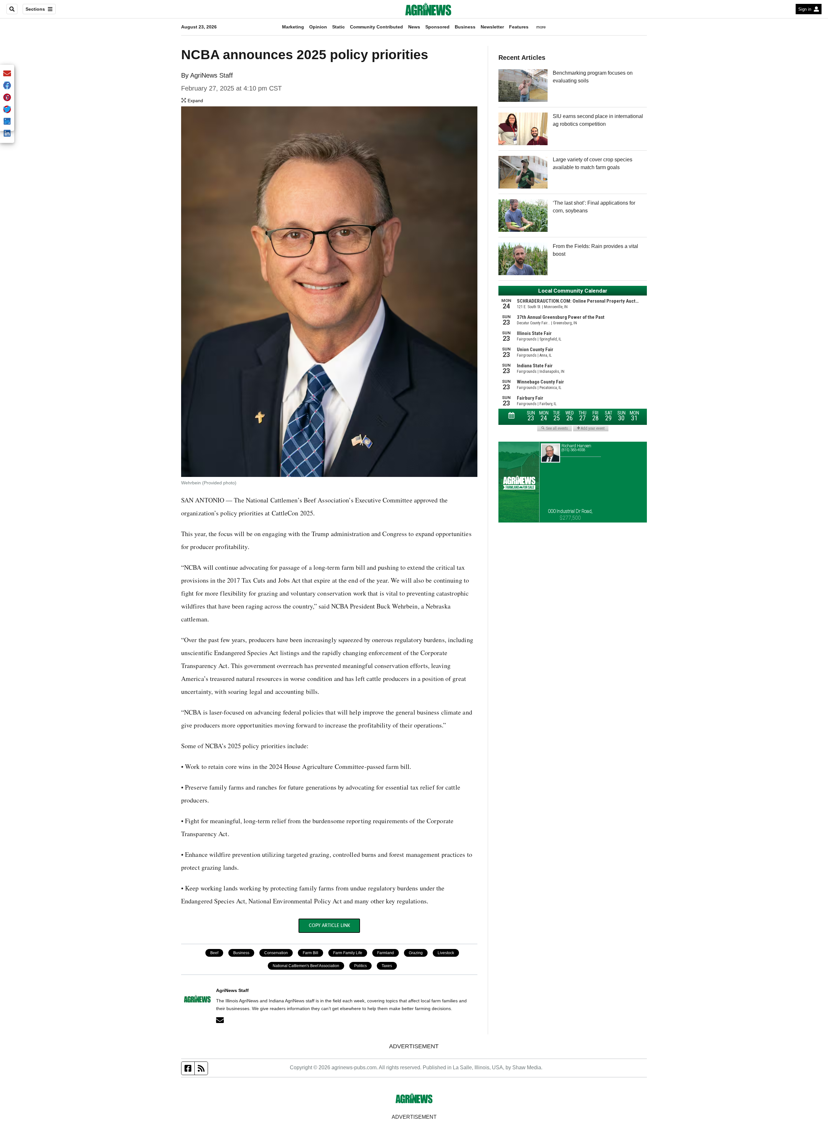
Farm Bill (310, 953)
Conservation (276, 953)
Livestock (446, 953)
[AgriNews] (428, 9)
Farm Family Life (347, 953)
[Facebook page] (188, 1068)
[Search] (11, 9)
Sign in (804, 9)
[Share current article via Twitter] (7, 109)
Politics (360, 966)
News (414, 26)
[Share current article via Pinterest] (7, 97)
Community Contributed (376, 26)
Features (518, 26)
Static (338, 26)
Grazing (416, 953)
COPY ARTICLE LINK (329, 925)
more (541, 27)
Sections (35, 9)
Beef (214, 953)
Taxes (387, 966)
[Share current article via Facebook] (7, 85)
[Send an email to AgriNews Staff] (220, 1020)
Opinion (318, 26)
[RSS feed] (201, 1068)
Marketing (293, 26)
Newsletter (492, 26)
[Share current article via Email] (7, 74)
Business (465, 26)
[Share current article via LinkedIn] (7, 133)
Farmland (385, 953)
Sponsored (437, 26)
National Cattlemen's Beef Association (306, 966)
